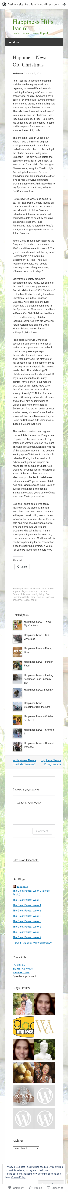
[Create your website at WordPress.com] (34, 4)
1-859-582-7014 (21, 972)
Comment (42, 831)
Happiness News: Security (38, 689)
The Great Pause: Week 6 (27, 910)
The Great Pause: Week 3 (27, 926)
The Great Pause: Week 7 (27, 905)
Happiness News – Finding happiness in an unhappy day (38, 678)
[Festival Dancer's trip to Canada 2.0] (44, 1119)
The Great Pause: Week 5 (27, 916)
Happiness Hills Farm (24, 596)
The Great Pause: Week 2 (27, 932)
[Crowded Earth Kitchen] (23, 1073)
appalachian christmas (37, 591)
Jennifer (36, 588)
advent (51, 588)
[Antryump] (44, 1050)
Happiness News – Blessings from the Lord (37, 704)
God (48, 594)
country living (38, 594)
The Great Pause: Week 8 (27, 900)
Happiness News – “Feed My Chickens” (37, 623)
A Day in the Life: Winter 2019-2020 (32, 942)
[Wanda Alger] (44, 1027)
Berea (16, 594)
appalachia (18, 591)
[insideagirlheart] (23, 1096)
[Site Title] (44, 1004)
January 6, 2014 (33, 73)
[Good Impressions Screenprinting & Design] (23, 1027)
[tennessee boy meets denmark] (44, 1096)
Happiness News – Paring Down (51, 762)
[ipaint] (23, 1119)
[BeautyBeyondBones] (44, 1073)
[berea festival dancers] (23, 1050)
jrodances (18, 73)
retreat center (30, 599)
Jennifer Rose (43, 596)
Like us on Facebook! (26, 860)
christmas (25, 594)
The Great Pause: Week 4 (27, 921)
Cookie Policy (18, 1177)
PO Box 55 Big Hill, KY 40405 (23, 966)
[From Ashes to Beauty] (23, 1004)
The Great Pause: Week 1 (27, 937)
